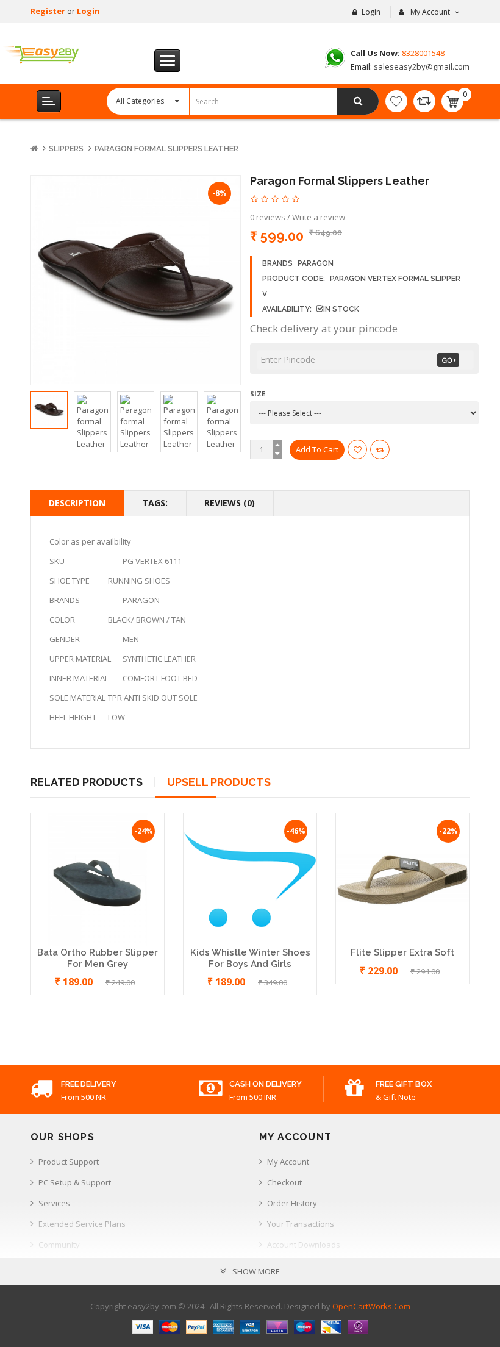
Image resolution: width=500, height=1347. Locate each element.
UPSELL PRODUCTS (219, 782)
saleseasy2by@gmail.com (421, 66)
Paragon (316, 263)
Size (257, 393)
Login (88, 10)
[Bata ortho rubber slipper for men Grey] (97, 879)
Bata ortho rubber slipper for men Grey (97, 958)
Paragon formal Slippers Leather (166, 148)
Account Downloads (303, 1244)
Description (77, 503)
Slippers (66, 148)
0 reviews (267, 217)
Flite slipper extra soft (402, 952)
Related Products (86, 782)
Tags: (155, 503)
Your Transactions (300, 1223)
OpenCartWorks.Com (371, 1306)
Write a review (318, 217)
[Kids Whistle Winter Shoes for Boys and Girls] (250, 879)
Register (48, 10)
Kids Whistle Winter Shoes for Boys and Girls (250, 958)
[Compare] (424, 101)
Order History (292, 1203)
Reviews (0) (229, 503)
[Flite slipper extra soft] (402, 879)
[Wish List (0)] (396, 101)
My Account (288, 1161)
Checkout (284, 1182)
